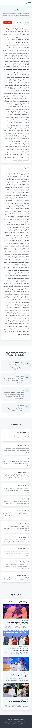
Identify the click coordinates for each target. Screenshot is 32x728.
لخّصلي (28, 3)
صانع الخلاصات (24, 722)
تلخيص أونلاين (16, 722)
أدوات (8, 22)
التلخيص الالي (8, 722)
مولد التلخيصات (13, 724)
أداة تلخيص (21, 724)
